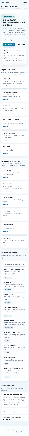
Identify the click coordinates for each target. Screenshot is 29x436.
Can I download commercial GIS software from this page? (12, 411)
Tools (25, 2)
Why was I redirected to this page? (13, 394)
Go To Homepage (9, 44)
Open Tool (5, 86)
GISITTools (9, 430)
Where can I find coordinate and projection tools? (12, 418)
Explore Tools (21, 44)
